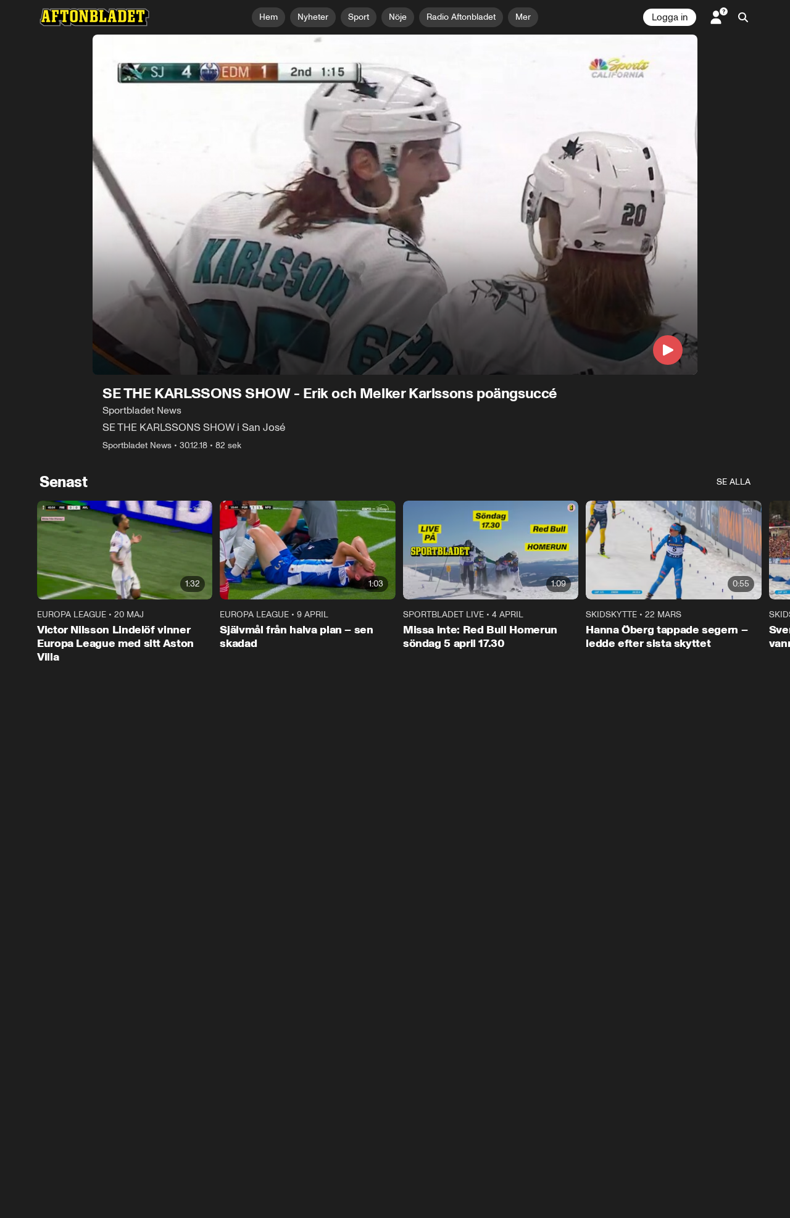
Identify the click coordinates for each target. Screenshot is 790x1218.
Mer (523, 17)
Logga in (670, 17)
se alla (733, 482)
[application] (395, 205)
